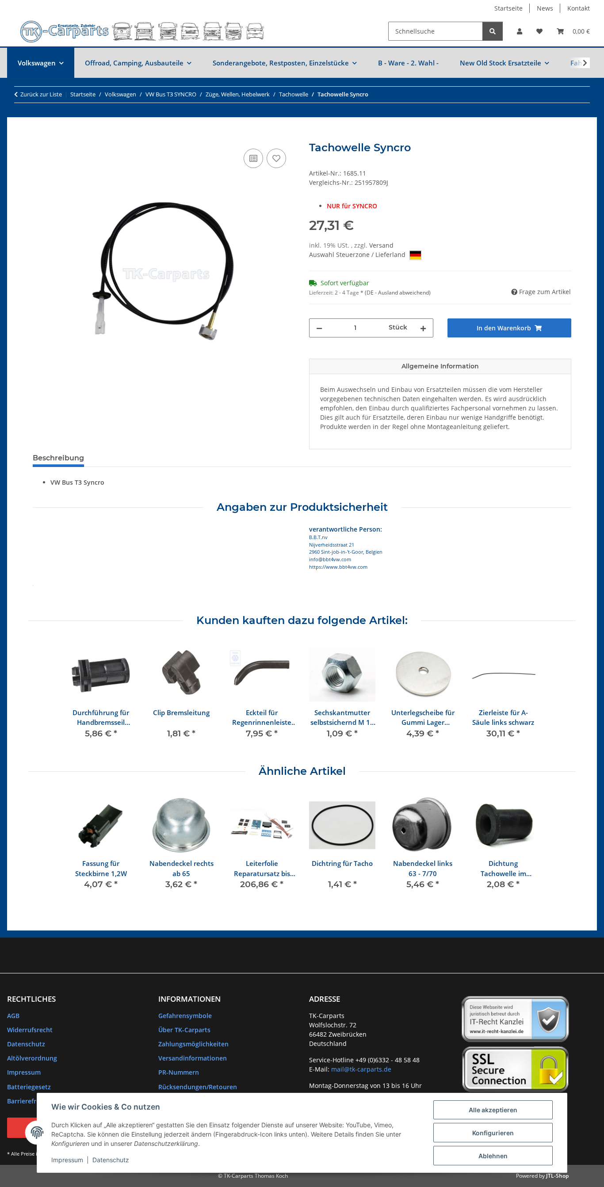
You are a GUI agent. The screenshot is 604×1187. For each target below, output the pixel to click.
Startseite (508, 8)
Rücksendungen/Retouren (197, 1087)
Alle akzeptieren (493, 1110)
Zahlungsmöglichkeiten (193, 1044)
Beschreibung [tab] (58, 458)
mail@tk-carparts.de (361, 1069)
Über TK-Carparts (184, 1030)
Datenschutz (110, 1160)
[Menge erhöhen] (423, 328)
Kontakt (578, 8)
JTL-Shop (557, 1175)
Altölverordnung (32, 1058)
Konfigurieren (493, 1133)
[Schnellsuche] (492, 31)
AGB (13, 1015)
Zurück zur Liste (41, 94)
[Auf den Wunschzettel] (276, 158)
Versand (381, 245)
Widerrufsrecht (30, 1030)
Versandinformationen (192, 1058)
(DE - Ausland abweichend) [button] (398, 292)
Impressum (67, 1160)
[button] (519, 31)
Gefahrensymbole (185, 1015)
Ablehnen (493, 1156)
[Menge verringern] (319, 328)
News (545, 8)
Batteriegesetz (29, 1087)
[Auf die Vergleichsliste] (253, 158)
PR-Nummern (178, 1072)
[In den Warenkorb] (40, 137)
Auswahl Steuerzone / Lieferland (358, 254)
